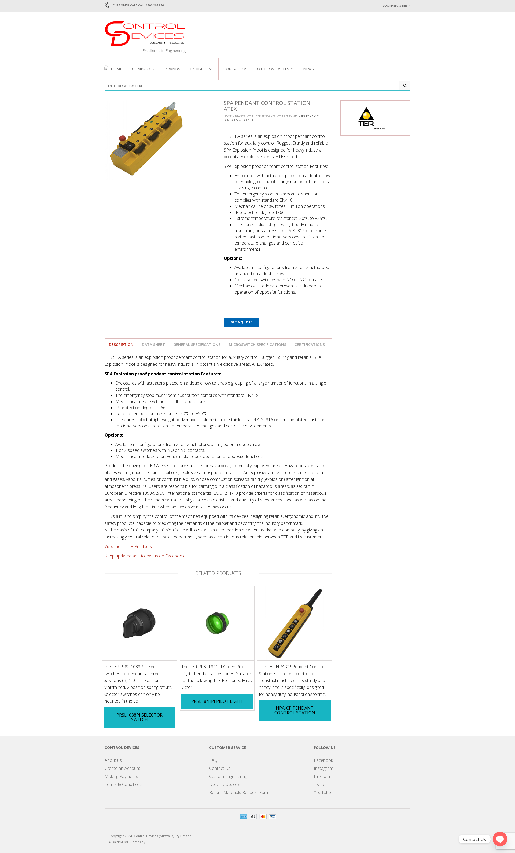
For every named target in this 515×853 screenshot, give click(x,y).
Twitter (320, 784)
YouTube (322, 792)
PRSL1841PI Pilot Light (217, 701)
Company (141, 68)
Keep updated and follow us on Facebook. (145, 556)
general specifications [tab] (196, 344)
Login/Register (395, 5)
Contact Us (235, 68)
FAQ (213, 760)
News (308, 68)
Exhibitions (202, 68)
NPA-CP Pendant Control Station (294, 710)
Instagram (323, 768)
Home (116, 68)
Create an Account (122, 768)
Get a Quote (241, 322)
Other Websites (273, 68)
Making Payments (121, 776)
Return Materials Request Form (239, 792)
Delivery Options (224, 784)
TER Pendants (265, 116)
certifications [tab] (310, 344)
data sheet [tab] (153, 344)
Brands (172, 68)
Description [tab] (121, 344)
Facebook (323, 760)
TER (250, 116)
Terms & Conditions (123, 784)
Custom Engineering (228, 776)
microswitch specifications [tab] (257, 344)
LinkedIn (322, 776)
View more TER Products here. (134, 546)
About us (113, 760)
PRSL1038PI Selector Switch (139, 717)
